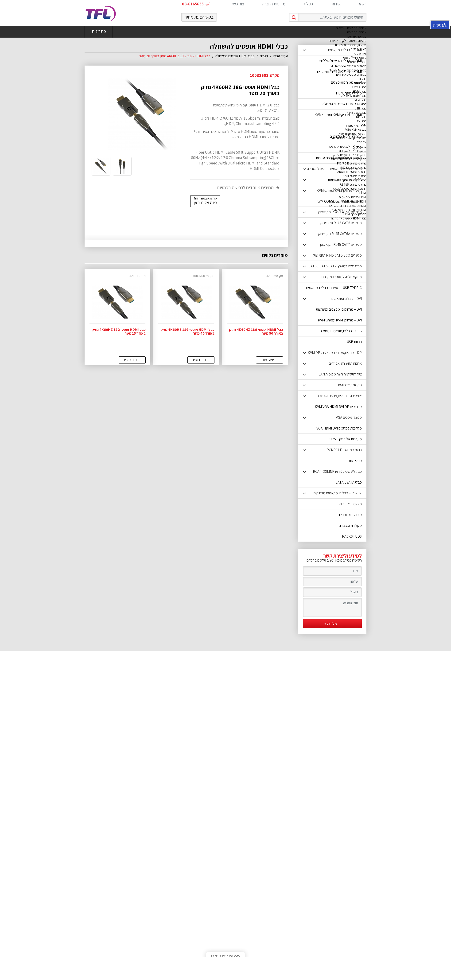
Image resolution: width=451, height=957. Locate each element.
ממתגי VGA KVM (355, 129)
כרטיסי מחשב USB (354, 176)
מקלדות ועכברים (350, 525)
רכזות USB (354, 341)
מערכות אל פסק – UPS (345, 439)
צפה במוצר (268, 360)
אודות (336, 4)
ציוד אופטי (360, 53)
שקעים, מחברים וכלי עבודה (349, 45)
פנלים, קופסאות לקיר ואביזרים (347, 41)
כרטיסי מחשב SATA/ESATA (349, 189)
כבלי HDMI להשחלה (353, 96)
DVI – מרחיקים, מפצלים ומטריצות (339, 309)
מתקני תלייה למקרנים (352, 150)
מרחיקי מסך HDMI (354, 214)
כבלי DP (361, 117)
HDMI (362, 193)
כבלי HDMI (359, 91)
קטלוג (308, 4)
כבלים (362, 79)
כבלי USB (360, 108)
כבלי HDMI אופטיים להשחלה (348, 218)
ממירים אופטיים (356, 62)
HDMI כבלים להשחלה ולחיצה (348, 201)
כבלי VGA (360, 100)
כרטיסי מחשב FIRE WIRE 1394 (347, 180)
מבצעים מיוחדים (350, 514)
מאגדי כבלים (358, 49)
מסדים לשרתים (356, 36)
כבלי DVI (361, 104)
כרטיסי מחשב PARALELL (351, 172)
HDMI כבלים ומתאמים (352, 197)
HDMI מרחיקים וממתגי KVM (349, 210)
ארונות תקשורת (356, 32)
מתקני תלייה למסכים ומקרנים (347, 146)
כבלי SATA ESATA (349, 482)
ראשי (362, 4)
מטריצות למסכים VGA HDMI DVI (339, 428)
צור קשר (237, 4)
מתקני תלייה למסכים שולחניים (347, 159)
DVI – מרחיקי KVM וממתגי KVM (340, 320)
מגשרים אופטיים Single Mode (347, 70)
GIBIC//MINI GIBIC (354, 57)
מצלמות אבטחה (350, 503)
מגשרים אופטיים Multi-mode (348, 66)
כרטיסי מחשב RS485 (353, 184)
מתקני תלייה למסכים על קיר (348, 155)
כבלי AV (361, 121)
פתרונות (99, 31)
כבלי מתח (360, 83)
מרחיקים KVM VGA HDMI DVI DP (338, 406)
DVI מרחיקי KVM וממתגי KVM (348, 138)
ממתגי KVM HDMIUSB (352, 134)
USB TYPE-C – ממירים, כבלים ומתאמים (334, 287)
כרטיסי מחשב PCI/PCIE (351, 163)
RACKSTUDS (352, 536)
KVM (363, 125)
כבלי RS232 (359, 87)
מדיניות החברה (273, 4)
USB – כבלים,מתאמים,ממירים (341, 330)
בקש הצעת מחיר (199, 17)
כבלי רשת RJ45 (356, 112)
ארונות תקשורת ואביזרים (351, 28)
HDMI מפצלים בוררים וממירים (347, 205)
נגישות (438, 25)
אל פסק (361, 142)
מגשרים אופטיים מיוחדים (351, 74)
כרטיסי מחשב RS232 (353, 167)
